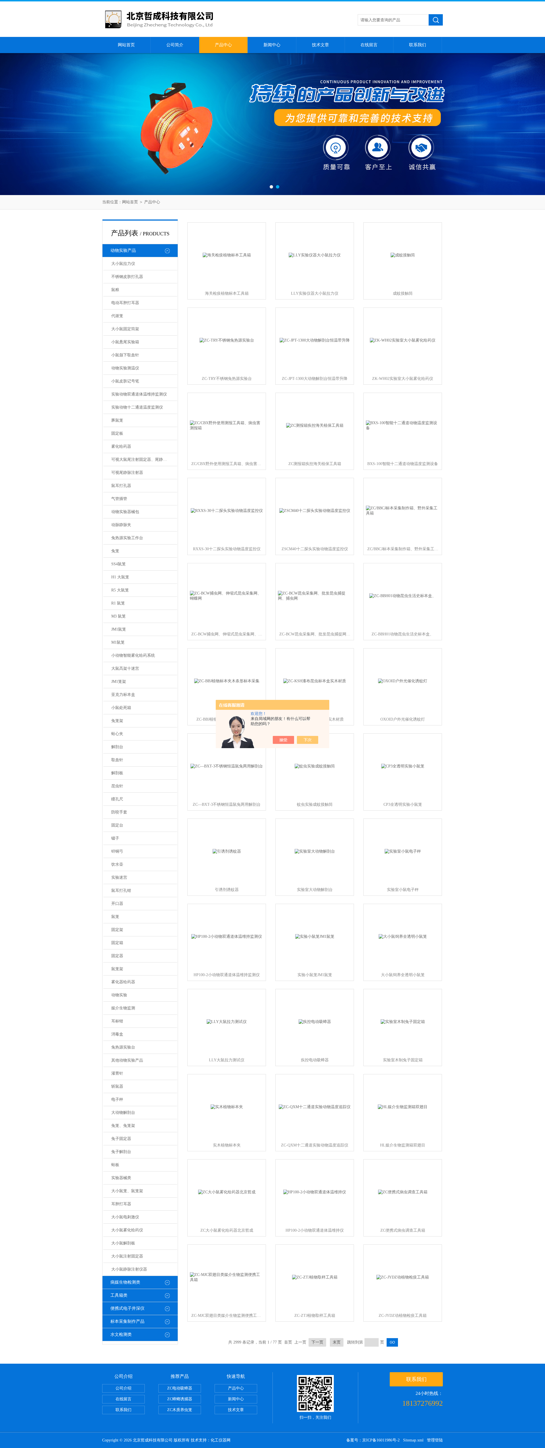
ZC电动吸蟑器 (179, 1388)
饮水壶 (117, 864)
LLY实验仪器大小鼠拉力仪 (314, 293)
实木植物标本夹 (227, 1145)
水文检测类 (121, 1334)
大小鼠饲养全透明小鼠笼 (403, 975)
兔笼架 (117, 721)
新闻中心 (271, 45)
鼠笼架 (117, 969)
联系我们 (417, 45)
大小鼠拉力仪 (123, 263)
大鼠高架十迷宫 (125, 668)
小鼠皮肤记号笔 (125, 381)
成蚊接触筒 (403, 293)
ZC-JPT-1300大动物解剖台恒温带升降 (314, 378)
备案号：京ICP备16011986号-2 (373, 1440)
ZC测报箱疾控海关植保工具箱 (314, 464)
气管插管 (119, 499)
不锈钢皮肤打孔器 (127, 277)
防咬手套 (119, 812)
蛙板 (115, 1165)
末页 (337, 1342)
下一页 (317, 1342)
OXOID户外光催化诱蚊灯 (402, 719)
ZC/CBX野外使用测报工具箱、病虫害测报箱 (226, 464)
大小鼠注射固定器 (127, 1256)
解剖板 (117, 773)
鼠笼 (115, 917)
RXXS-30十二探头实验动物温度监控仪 (227, 549)
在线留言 (369, 45)
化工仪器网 (220, 1440)
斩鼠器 (117, 1086)
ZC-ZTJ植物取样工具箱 (314, 1315)
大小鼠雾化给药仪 (127, 1230)
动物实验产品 (123, 250)
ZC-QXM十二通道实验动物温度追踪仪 (314, 1145)
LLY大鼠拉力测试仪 (226, 1060)
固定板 (117, 433)
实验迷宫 (119, 877)
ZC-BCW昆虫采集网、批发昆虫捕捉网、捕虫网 (314, 634)
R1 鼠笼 (118, 603)
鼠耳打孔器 (121, 486)
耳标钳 (117, 1021)
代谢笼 (117, 316)
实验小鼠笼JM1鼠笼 (314, 975)
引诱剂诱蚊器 (227, 890)
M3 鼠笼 (118, 616)
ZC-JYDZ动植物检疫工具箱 (403, 1315)
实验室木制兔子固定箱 (403, 1060)
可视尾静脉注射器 (127, 472)
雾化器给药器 (123, 982)
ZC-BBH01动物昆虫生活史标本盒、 (403, 634)
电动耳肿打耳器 (125, 303)
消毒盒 (117, 1034)
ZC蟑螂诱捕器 (179, 1399)
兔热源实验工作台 (127, 538)
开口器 (117, 903)
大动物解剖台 (123, 1112)
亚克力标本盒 (123, 694)
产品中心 (223, 45)
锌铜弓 (117, 851)
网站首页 (126, 45)
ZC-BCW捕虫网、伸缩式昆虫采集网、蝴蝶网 (226, 634)
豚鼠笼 (117, 420)
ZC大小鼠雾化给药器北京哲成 (226, 1230)
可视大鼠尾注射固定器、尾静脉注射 (143, 459)
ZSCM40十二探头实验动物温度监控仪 (315, 549)
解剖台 (117, 747)
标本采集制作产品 (127, 1321)
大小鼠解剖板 (123, 1243)
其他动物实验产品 (127, 1060)
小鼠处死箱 (121, 708)
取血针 (117, 760)
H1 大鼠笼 (120, 577)
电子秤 (117, 1099)
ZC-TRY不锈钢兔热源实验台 (227, 378)
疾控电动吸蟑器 (315, 1060)
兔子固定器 (121, 1139)
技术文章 (320, 45)
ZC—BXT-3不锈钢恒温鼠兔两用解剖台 (227, 804)
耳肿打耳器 (121, 1204)
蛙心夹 (117, 734)
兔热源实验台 (123, 1047)
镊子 (115, 838)
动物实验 (119, 995)
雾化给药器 (121, 446)
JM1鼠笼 (118, 629)
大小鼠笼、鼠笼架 (127, 1191)
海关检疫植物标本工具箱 (227, 293)
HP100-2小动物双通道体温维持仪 (315, 1230)
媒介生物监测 (123, 1008)
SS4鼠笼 (118, 564)
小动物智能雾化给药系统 (133, 655)
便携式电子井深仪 (127, 1308)
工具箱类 (118, 1295)
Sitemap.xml (413, 1440)
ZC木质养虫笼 (179, 1410)
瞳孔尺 (117, 799)
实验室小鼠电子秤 (403, 890)
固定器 (117, 956)
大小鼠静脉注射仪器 (129, 1269)
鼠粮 (115, 290)
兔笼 (115, 551)
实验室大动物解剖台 (315, 890)
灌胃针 (117, 1073)
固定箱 (117, 943)
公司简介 (174, 45)
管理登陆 (435, 1440)
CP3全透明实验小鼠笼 (402, 804)
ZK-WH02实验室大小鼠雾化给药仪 (402, 378)
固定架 (117, 930)
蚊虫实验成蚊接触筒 (315, 804)
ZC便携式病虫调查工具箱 (402, 1230)
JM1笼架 (118, 681)
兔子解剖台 (121, 1152)
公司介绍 (123, 1388)
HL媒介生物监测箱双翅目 (402, 1145)
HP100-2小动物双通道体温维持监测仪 (227, 975)
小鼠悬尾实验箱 (125, 342)
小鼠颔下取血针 (125, 355)
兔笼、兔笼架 (123, 1125)
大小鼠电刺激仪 (125, 1217)
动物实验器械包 (125, 512)
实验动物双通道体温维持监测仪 (139, 394)
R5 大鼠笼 (120, 590)
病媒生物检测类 (125, 1282)
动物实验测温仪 (125, 368)
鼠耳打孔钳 (121, 890)
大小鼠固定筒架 (125, 329)
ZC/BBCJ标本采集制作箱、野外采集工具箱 (402, 549)
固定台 (117, 825)
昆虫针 (117, 786)
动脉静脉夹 (121, 525)
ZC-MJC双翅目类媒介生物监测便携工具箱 (226, 1315)
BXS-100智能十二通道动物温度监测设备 (402, 464)
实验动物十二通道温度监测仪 (137, 407)
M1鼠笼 (118, 642)
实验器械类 (121, 1178)
